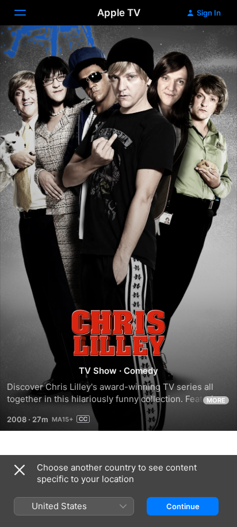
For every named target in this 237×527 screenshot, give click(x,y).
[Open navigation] (27, 12)
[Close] (19, 470)
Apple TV (118, 12)
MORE (216, 400)
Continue (183, 506)
